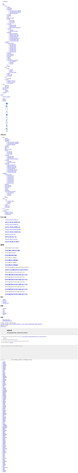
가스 (6, 77)
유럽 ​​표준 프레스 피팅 (14, 34)
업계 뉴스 (7, 86)
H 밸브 (11, 71)
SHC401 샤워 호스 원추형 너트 (12, 227)
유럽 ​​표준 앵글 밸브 (14, 13)
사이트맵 (7, 324)
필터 (8, 16)
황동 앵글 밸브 (17, 324)
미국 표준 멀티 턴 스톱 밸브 (15, 12)
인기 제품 (2, 324)
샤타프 (8, 57)
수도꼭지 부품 (10, 83)
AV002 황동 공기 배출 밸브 (11, 265)
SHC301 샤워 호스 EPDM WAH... (13, 232)
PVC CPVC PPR (10, 18)
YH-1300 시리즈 (13, 48)
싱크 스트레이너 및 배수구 (12, 60)
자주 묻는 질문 (6, 87)
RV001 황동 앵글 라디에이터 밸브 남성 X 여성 (16, 274)
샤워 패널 (9, 58)
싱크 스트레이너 (13, 61)
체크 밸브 (9, 15)
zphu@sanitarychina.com (7, 320)
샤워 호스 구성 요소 (11, 81)
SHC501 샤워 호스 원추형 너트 (12, 222)
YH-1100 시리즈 (13, 45)
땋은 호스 (9, 52)
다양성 (8, 73)
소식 (4, 84)
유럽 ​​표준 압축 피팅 (14, 33)
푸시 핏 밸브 (12, 21)
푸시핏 (8, 19)
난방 (6, 67)
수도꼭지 (9, 14)
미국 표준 (11, 29)
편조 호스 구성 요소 (11, 80)
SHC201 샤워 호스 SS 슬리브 (12, 241)
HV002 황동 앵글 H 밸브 (11, 255)
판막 (8, 68)
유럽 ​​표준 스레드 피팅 (14, 36)
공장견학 (7, 91)
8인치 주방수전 (10, 55)
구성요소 (7, 79)
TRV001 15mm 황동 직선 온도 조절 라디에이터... (17, 269)
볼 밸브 (8, 7)
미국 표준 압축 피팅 (14, 37)
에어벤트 (11, 69)
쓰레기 (8, 66)
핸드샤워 (9, 56)
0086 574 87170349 (6, 96)
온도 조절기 (9, 75)
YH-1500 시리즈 (13, 50)
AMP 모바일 (11, 324)
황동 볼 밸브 (31, 324)
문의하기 (4, 92)
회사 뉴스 (7, 85)
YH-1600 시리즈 (13, 51)
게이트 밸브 (9, 8)
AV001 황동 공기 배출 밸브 (11, 260)
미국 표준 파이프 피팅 (14, 40)
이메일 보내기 (3, 326)
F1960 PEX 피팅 (13, 26)
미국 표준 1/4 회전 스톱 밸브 (15, 10)
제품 (4, 4)
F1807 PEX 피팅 (13, 25)
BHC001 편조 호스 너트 (11, 236)
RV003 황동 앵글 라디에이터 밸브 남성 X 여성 (16, 284)
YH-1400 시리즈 (13, 49)
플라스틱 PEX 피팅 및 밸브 (15, 27)
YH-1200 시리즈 (13, 46)
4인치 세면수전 (10, 54)
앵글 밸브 (9, 9)
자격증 (6, 90)
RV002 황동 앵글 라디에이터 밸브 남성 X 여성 (16, 279)
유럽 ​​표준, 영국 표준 (14, 31)
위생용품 (7, 42)
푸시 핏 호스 (12, 22)
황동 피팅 (9, 32)
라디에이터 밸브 (13, 72)
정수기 (4, 314)
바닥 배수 (11, 63)
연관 (4, 137)
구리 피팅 (9, 28)
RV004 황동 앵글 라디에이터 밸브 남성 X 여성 (16, 289)
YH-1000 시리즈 (13, 44)
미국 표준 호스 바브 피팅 (15, 38)
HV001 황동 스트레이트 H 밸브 (12, 250)
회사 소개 (5, 89)
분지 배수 (11, 62)
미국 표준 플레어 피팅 (14, 39)
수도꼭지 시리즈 (10, 43)
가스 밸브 (9, 78)
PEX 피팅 (9, 23)
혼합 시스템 (9, 74)
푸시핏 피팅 (12, 20)
